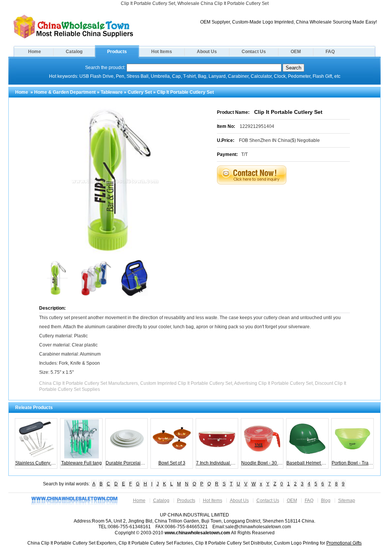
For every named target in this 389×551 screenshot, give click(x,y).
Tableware (112, 92)
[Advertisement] (293, 203)
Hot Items (161, 51)
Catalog (74, 51)
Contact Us (254, 51)
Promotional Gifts (344, 543)
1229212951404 (257, 126)
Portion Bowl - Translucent (353, 463)
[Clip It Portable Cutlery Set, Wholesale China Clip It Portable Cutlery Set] (73, 38)
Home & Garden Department (65, 92)
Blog (325, 500)
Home (34, 51)
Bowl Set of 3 (171, 463)
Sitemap (346, 500)
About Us (207, 51)
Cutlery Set (140, 92)
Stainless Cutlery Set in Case (36, 463)
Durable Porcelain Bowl (127, 463)
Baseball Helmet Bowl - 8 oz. (307, 463)
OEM (296, 51)
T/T (244, 154)
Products (117, 51)
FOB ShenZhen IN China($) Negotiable (279, 140)
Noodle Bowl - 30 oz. (262, 463)
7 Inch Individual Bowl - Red (217, 463)
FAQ (330, 51)
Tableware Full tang (81, 463)
